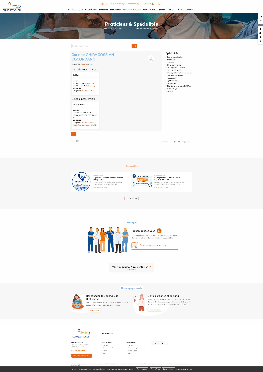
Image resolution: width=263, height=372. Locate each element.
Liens (160, 364)
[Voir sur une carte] (94, 86)
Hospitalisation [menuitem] (91, 9)
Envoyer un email (80, 355)
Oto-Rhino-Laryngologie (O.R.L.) (179, 86)
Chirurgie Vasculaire (174, 70)
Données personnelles (149, 364)
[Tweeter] (179, 142)
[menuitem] (109, 345)
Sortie (104, 353)
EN (107, 4)
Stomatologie (172, 89)
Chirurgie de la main (174, 65)
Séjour (105, 350)
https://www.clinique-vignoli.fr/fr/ (86, 125)
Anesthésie (171, 60)
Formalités (106, 345)
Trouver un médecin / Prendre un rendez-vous (160, 343)
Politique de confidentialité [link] (184, 369)
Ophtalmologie (86, 64)
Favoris (187, 142)
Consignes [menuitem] (172, 9)
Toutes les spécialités (175, 57)
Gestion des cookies (180, 364)
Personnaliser (168, 369)
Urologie (170, 91)
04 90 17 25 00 (88, 123)
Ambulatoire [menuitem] (103, 9)
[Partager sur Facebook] (175, 142)
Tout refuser (155, 369)
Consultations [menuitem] (115, 9)
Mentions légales (134, 364)
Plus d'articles (131, 198)
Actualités (131, 166)
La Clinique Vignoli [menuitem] (75, 9)
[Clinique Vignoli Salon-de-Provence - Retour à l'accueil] (12, 6)
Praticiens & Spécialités (121, 28)
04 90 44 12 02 (88, 91)
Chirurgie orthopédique (176, 68)
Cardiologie (171, 62)
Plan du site (167, 364)
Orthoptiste (171, 83)
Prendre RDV (148, 4)
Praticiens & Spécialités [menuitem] (132, 9)
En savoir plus (92, 310)
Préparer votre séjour (109, 348)
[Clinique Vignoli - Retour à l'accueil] (81, 333)
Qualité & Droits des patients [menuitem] (154, 9)
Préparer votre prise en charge (136, 348)
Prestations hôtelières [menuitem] (186, 9)
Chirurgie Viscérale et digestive (179, 73)
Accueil (107, 28)
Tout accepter (142, 369)
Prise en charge (132, 350)
